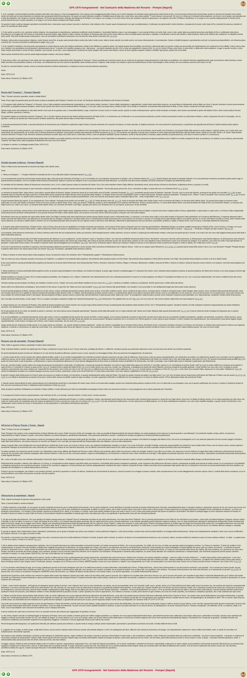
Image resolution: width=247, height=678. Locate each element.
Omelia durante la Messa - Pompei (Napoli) (22, 162)
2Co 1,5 (135, 369)
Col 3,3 (237, 562)
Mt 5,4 (241, 359)
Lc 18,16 (157, 48)
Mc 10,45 (46, 570)
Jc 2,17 (37, 539)
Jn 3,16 (166, 375)
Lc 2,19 (108, 283)
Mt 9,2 (178, 16)
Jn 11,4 (85, 367)
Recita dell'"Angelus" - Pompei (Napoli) (20, 92)
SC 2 (89, 560)
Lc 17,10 (185, 311)
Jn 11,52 (198, 299)
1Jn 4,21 (113, 36)
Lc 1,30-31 (183, 189)
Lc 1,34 (234, 195)
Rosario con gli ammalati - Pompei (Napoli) (22, 341)
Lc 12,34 (80, 321)
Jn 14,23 (61, 385)
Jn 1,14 (118, 201)
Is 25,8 (202, 365)
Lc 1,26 (88, 175)
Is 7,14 (98, 299)
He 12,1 (152, 371)
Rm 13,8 (50, 42)
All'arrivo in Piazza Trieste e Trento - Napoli (22, 425)
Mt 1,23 (136, 299)
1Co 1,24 (94, 401)
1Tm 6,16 (97, 287)
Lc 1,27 (152, 179)
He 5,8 (238, 369)
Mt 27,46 (173, 359)
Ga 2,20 (87, 369)
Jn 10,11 (239, 375)
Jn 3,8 (214, 243)
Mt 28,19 (188, 229)
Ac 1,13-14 (5, 265)
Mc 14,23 (131, 359)
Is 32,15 (112, 133)
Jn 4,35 (84, 243)
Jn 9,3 (46, 367)
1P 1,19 (168, 247)
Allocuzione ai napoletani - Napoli (18, 495)
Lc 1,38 (231, 193)
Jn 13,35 (234, 570)
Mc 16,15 (228, 229)
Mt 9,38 (50, 249)
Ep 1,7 (173, 247)
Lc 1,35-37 (164, 197)
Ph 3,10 (174, 369)
